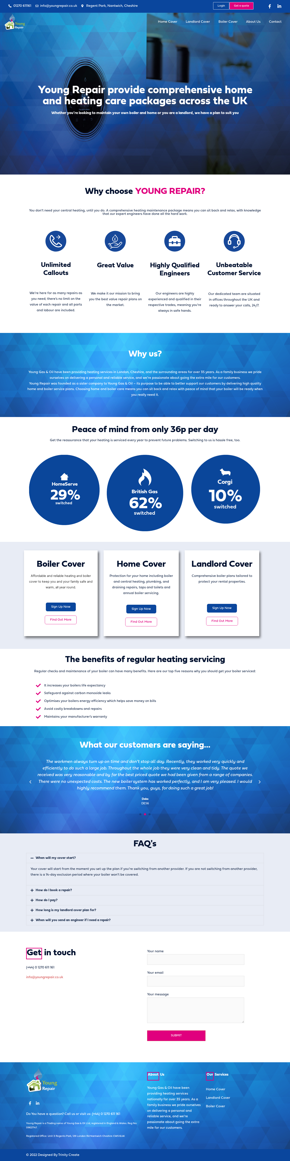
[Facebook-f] (270, 6)
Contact (275, 22)
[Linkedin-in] (279, 6)
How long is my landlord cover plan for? (66, 910)
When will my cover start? (56, 858)
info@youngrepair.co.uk (44, 977)
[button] (140, 814)
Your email (155, 973)
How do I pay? (47, 900)
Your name (155, 951)
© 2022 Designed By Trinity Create (52, 1155)
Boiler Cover (228, 22)
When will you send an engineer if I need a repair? (73, 920)
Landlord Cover (198, 22)
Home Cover (167, 22)
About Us (253, 22)
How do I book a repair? (54, 890)
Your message (158, 994)
